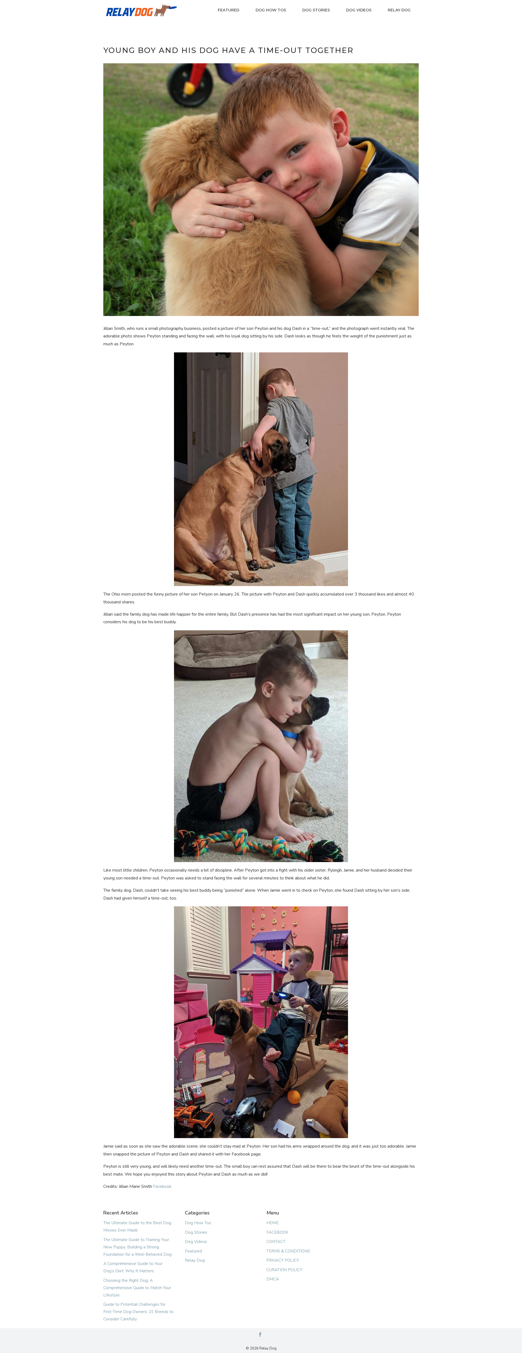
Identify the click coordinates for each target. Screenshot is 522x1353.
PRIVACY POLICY (282, 1260)
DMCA (272, 1279)
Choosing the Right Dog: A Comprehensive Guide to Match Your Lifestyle (137, 1288)
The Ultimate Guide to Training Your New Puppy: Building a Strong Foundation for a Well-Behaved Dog (137, 1247)
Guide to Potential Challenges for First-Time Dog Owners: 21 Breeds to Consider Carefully (138, 1312)
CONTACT (275, 1241)
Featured (228, 10)
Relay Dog (399, 10)
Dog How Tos (271, 10)
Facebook (162, 1186)
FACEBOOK (277, 1232)
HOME (272, 1223)
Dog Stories (316, 10)
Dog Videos (358, 10)
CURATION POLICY (284, 1270)
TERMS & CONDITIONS (288, 1251)
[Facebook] (260, 1335)
